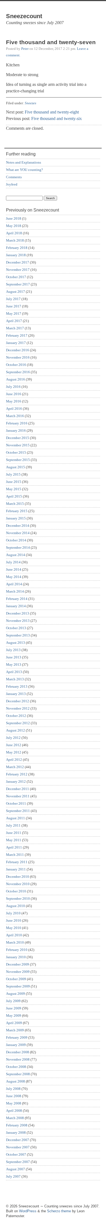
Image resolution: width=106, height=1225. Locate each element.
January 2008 (16, 1132)
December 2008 (17, 1052)
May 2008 (13, 1103)
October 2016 (16, 365)
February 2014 (16, 599)
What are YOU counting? (24, 170)
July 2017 (13, 299)
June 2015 (13, 482)
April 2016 (14, 409)
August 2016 (15, 379)
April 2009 (14, 1023)
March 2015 (15, 504)
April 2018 (14, 233)
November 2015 (18, 445)
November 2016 (18, 357)
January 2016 (16, 430)
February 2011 (16, 862)
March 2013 (15, 679)
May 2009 (13, 1015)
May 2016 (13, 401)
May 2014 (13, 577)
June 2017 (13, 306)
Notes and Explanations (23, 162)
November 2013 (18, 621)
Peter (25, 49)
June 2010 (13, 920)
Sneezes (30, 103)
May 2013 (13, 664)
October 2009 (16, 979)
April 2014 (14, 584)
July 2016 (13, 387)
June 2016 (13, 394)
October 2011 (16, 803)
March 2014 (15, 591)
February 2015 (16, 511)
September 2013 (18, 635)
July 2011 (13, 825)
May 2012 (13, 752)
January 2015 (16, 518)
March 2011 (15, 855)
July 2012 (13, 738)
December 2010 (17, 877)
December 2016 (17, 350)
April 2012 (14, 760)
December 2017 (17, 262)
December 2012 (17, 701)
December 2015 (17, 438)
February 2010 (16, 950)
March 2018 (15, 240)
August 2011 (15, 818)
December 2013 (17, 613)
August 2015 (15, 467)
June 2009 (13, 1008)
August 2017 (15, 292)
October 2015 (16, 452)
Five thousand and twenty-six (56, 118)
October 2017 (16, 277)
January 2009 (16, 1045)
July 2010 (13, 913)
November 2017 (18, 270)
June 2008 (13, 1096)
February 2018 (16, 248)
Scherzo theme (59, 1211)
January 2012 (16, 781)
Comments (14, 177)
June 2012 (13, 745)
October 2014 (16, 540)
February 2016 (16, 423)
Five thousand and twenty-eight (52, 112)
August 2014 (15, 555)
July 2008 (13, 1089)
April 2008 (14, 1111)
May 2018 (13, 226)
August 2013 (15, 643)
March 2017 (15, 328)
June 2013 (13, 657)
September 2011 (18, 811)
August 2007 (15, 1169)
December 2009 (17, 964)
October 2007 (16, 1154)
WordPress (27, 1211)
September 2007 (18, 1162)
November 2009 (18, 972)
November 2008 (18, 1059)
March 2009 (15, 1030)
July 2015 (13, 474)
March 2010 (15, 942)
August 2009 (15, 994)
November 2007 (18, 1147)
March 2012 (15, 767)
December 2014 (17, 526)
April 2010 (14, 935)
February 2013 (16, 686)
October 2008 (16, 1067)
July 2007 (13, 1176)
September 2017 (18, 284)
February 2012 (16, 774)
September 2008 (18, 1074)
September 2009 (18, 986)
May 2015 (13, 489)
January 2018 (16, 255)
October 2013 (16, 628)
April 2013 (14, 672)
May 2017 (13, 313)
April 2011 (14, 847)
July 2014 (13, 562)
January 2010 (16, 957)
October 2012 (16, 716)
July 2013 (13, 650)
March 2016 (15, 416)
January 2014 (16, 606)
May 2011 (13, 840)
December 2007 (17, 1140)
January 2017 (16, 343)
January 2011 (16, 869)
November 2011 (18, 796)
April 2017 (14, 321)
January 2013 (16, 694)
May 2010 (13, 928)
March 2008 (15, 1118)
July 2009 (13, 1001)
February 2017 (16, 335)
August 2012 (15, 730)
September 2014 (18, 547)
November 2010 (18, 884)
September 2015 (18, 460)
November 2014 (18, 533)
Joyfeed (11, 184)
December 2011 (17, 789)
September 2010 (18, 898)
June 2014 (13, 569)
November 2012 (18, 708)
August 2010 (15, 906)
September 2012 (18, 723)
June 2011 (13, 833)
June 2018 (13, 218)
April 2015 (14, 496)
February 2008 (16, 1125)
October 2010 (16, 891)
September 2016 (18, 372)
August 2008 (15, 1081)
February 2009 (16, 1037)
